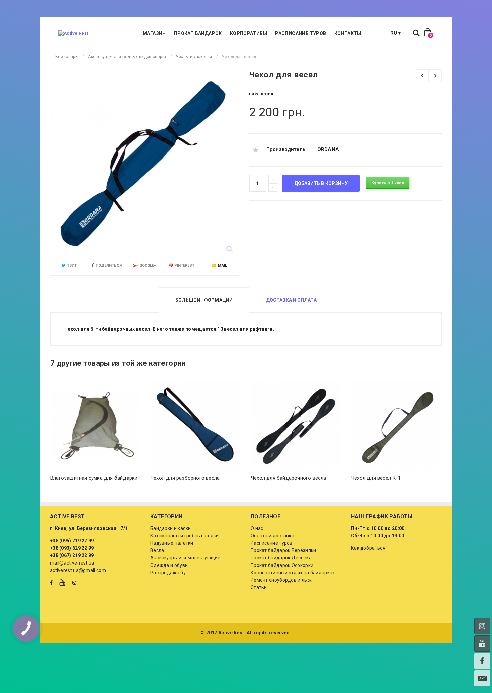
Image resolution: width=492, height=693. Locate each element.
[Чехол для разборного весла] (196, 426)
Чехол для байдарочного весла (288, 478)
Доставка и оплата (291, 300)
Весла (157, 550)
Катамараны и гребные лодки (184, 535)
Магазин (154, 33)
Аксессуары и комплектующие (185, 557)
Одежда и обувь (169, 565)
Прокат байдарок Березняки (283, 550)
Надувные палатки (171, 543)
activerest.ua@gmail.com (78, 570)
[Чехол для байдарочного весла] (422, 75)
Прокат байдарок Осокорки (282, 565)
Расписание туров (300, 33)
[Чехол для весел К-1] (435, 75)
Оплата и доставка (272, 535)
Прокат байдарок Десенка (281, 557)
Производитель (286, 149)
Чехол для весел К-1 (376, 478)
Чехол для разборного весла (185, 478)
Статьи (259, 587)
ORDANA (328, 149)
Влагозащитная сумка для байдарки (93, 478)
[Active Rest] (73, 33)
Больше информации (204, 300)
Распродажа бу (168, 572)
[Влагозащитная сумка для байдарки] (95, 426)
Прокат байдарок (198, 33)
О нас (257, 528)
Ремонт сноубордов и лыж (281, 580)
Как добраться (368, 548)
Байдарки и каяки (170, 528)
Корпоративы (248, 33)
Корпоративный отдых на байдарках (293, 572)
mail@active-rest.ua (72, 563)
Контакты (347, 33)
